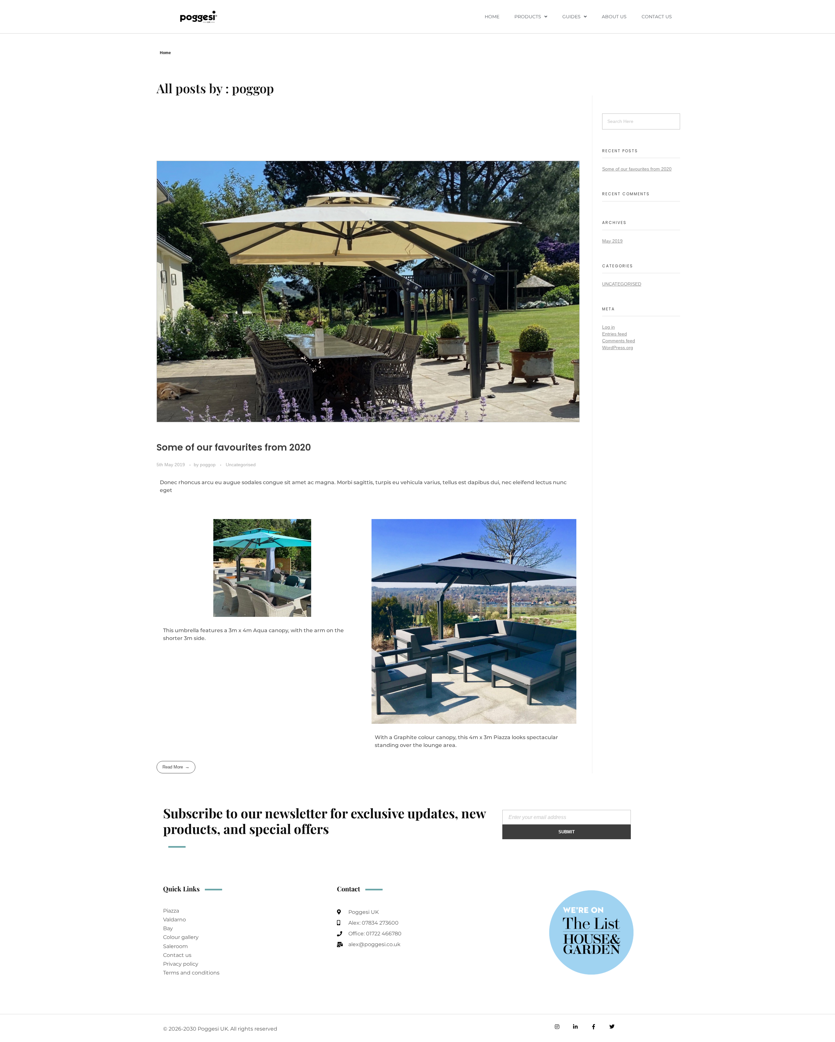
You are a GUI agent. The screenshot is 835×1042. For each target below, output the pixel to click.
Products (527, 17)
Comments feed (618, 340)
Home (492, 17)
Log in (608, 327)
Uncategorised (241, 464)
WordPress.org (617, 347)
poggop (208, 464)
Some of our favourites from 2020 (234, 447)
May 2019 (612, 241)
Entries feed (614, 333)
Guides (571, 17)
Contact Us (657, 17)
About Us (614, 17)
